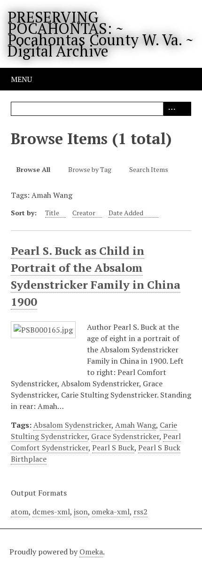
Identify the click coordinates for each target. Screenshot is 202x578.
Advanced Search (170, 109)
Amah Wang (135, 425)
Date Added (127, 212)
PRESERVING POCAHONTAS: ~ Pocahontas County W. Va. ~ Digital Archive (101, 34)
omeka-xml (111, 511)
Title (52, 212)
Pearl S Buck (113, 447)
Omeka (91, 551)
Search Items (148, 169)
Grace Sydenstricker (125, 436)
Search (184, 109)
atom (20, 511)
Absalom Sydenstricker (72, 425)
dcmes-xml (51, 511)
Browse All (33, 169)
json (81, 511)
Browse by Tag (89, 169)
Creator (83, 212)
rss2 (140, 511)
